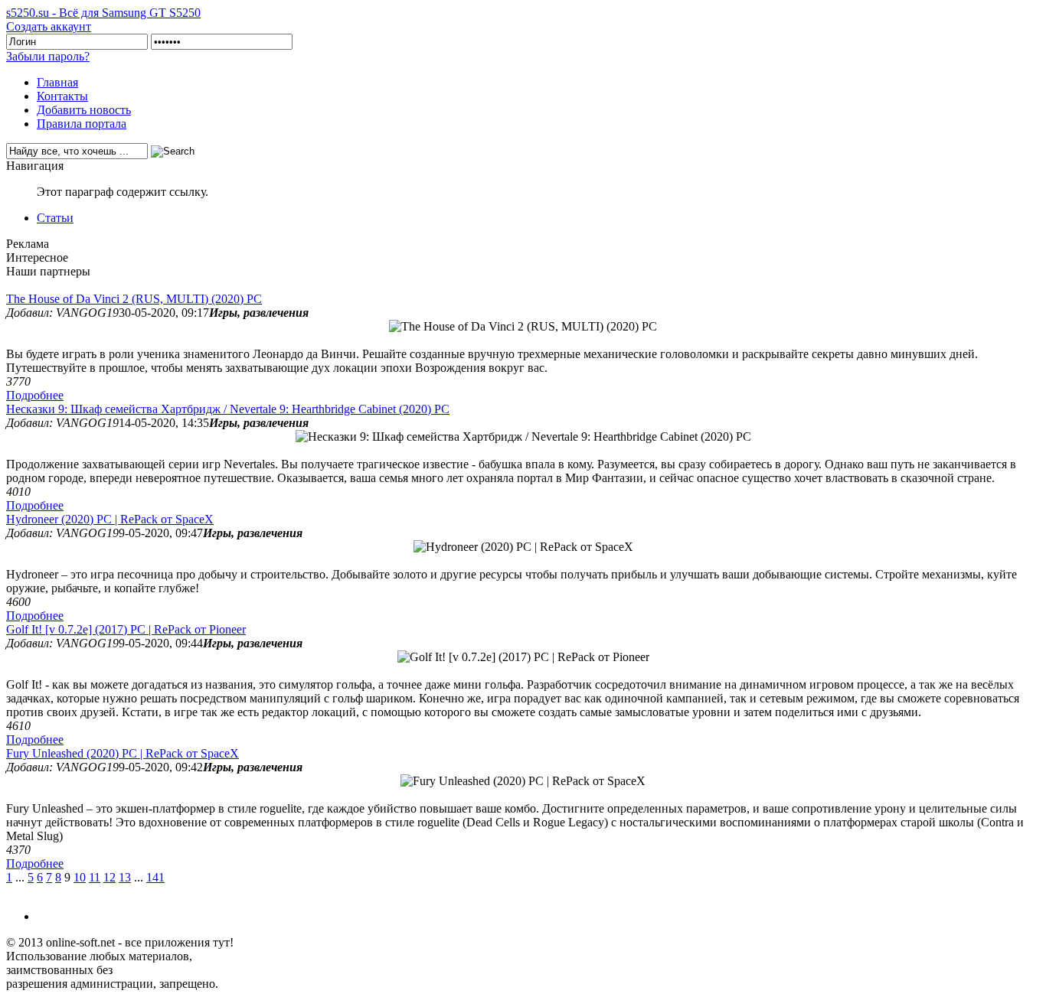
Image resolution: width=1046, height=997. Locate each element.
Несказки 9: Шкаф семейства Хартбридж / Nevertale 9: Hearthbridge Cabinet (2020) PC (227, 408)
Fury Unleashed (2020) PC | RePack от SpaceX (122, 753)
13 (125, 877)
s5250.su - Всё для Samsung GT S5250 (103, 12)
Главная (57, 82)
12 (109, 877)
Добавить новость (84, 109)
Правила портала (81, 123)
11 (94, 877)
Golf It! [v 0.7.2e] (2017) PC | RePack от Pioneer (126, 629)
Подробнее (35, 395)
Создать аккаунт (48, 26)
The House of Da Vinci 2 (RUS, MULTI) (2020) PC (134, 298)
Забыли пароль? (48, 56)
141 (155, 877)
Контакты (62, 96)
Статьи (55, 217)
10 (80, 877)
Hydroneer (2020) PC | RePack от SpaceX (110, 519)
